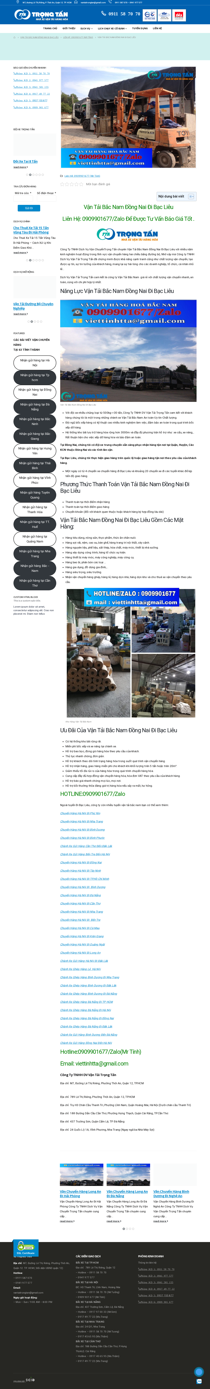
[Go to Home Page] (14, 37)
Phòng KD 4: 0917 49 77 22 (33, 93)
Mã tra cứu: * (23, 193)
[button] (123, 1229)
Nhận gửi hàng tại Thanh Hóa (34, 520)
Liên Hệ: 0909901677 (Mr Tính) (82, 176)
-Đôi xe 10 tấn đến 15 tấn (32, 161)
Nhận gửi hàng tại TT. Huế (35, 534)
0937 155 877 (39, 100)
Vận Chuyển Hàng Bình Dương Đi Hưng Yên (171, 1193)
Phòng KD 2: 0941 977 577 (32, 80)
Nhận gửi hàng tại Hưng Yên (35, 461)
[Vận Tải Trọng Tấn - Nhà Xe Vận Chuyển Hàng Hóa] (42, 15)
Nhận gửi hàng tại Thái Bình (35, 476)
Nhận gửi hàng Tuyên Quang (35, 505)
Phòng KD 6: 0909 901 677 (32, 107)
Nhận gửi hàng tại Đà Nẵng (35, 417)
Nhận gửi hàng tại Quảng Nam (34, 549)
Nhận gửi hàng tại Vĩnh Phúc (35, 490)
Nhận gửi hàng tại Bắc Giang (34, 446)
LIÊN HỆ (157, 28)
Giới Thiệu (69, 28)
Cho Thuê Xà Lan (26, 303)
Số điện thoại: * (46, 193)
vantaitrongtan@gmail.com (93, 2)
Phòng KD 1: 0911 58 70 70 (33, 73)
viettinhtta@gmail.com (101, 1063)
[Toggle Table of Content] (189, 196)
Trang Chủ (50, 28)
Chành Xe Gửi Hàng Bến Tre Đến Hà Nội (85, 854)
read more (66, 1221)
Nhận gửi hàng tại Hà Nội (35, 373)
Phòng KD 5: (24, 100)
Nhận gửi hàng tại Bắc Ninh (34, 432)
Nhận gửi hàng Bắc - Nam (35, 578)
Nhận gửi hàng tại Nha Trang (34, 564)
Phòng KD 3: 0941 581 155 (32, 87)
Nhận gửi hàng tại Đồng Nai (34, 402)
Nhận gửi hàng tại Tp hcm (35, 388)
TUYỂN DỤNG (140, 28)
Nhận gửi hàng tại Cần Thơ (34, 593)
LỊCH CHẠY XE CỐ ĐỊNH (111, 28)
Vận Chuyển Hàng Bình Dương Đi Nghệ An (124, 1193)
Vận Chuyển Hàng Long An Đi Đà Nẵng (80, 1193)
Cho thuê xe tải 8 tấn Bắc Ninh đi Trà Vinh (32, 229)
